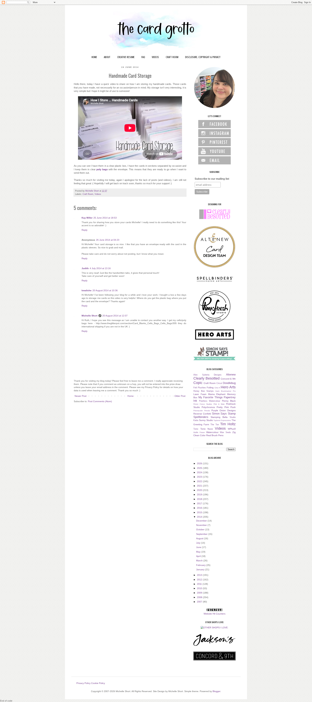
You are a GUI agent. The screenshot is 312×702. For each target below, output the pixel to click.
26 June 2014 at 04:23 (107, 240)
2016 (200, 508)
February (201, 565)
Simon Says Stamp (224, 413)
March (199, 560)
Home (130, 396)
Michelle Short (90, 315)
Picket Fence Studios (202, 404)
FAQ (143, 57)
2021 (200, 485)
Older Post (180, 396)
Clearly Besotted (206, 378)
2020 (200, 490)
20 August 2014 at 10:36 (105, 290)
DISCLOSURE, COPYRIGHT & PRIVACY (202, 57)
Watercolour (212, 432)
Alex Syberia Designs (207, 375)
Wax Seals (225, 432)
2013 (200, 575)
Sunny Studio (206, 420)
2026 (200, 463)
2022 (200, 481)
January (200, 569)
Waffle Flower (199, 432)
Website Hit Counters (214, 613)
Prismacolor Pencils (201, 411)
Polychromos (208, 407)
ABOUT (107, 57)
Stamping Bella (219, 417)
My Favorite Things (210, 397)
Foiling (210, 387)
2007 (200, 601)
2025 (200, 468)
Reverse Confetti (202, 413)
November (202, 525)
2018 (200, 499)
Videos (98, 194)
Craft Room (88, 194)
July (198, 543)
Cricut (219, 383)
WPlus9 (232, 429)
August (200, 538)
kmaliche (86, 290)
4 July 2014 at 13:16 (100, 268)
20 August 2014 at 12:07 (115, 315)
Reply (84, 230)
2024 (200, 472)
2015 (200, 512)
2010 (200, 588)
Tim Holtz (228, 424)
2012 (200, 579)
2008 (200, 597)
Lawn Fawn (199, 394)
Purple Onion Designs (223, 410)
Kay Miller (87, 217)
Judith (85, 268)
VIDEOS (155, 57)
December (202, 520)
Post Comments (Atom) (100, 401)
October (200, 529)
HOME (94, 57)
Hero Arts (228, 387)
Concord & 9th (228, 378)
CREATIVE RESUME (126, 57)
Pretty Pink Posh (226, 407)
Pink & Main (219, 404)
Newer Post (80, 396)
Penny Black (229, 401)
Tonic (195, 429)
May (198, 551)
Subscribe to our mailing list (212, 178)
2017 (200, 503)
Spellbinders (200, 417)
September (202, 534)
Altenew (231, 374)
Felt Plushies (199, 388)
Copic (197, 383)
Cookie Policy (98, 683)
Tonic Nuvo (206, 429)
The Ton (214, 424)
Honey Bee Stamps (203, 391)
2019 (200, 494)
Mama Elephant (217, 394)
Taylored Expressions (222, 420)
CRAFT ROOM (172, 57)
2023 (200, 476)
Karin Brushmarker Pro (225, 391)
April (198, 556)
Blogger (216, 691)
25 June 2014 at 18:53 (105, 217)
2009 (200, 592)
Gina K (217, 388)
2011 (199, 584)
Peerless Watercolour (209, 401)
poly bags (102, 169)
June (199, 547)
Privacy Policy (83, 683)
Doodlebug (229, 383)
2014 (200, 516)
